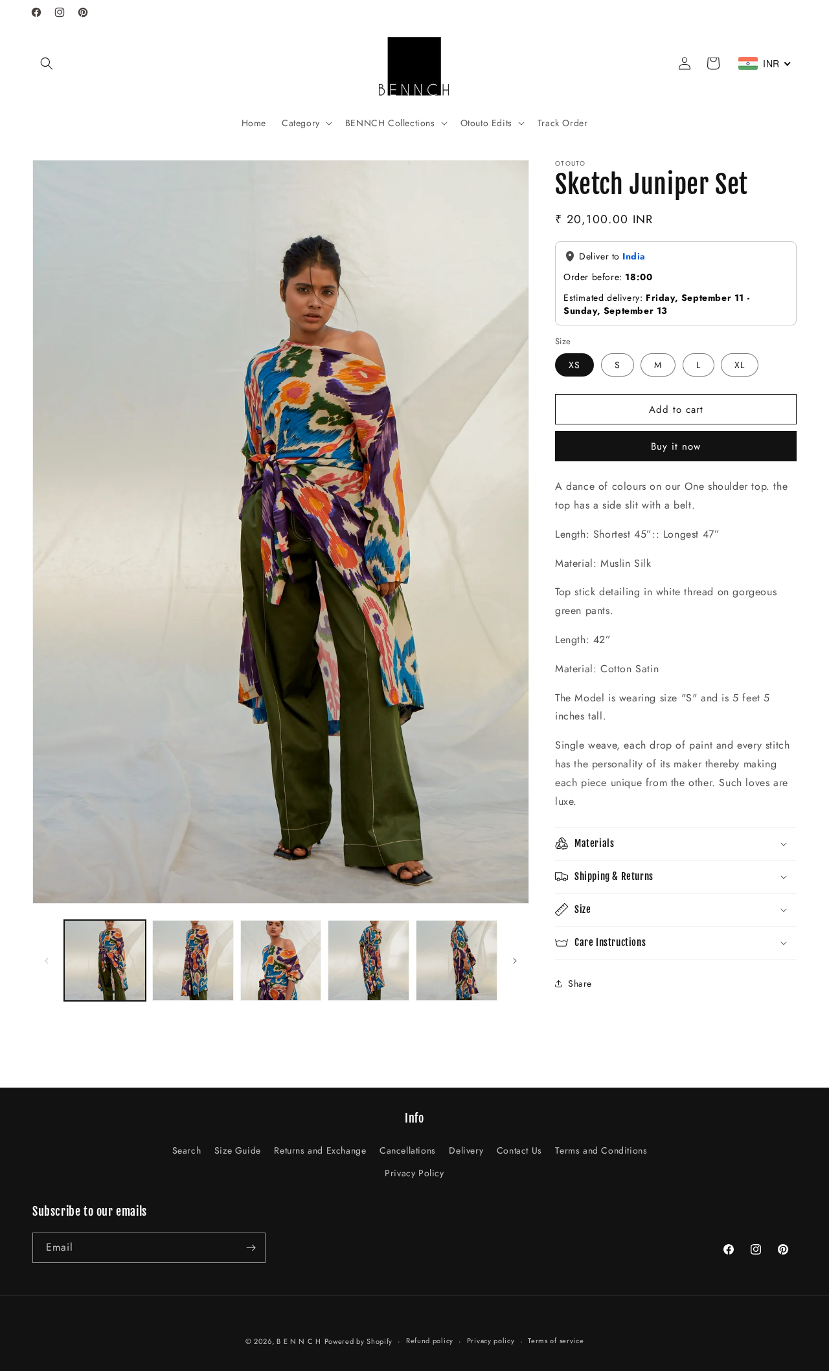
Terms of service (556, 1340)
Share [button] (580, 983)
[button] (46, 63)
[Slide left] (46, 961)
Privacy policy (491, 1340)
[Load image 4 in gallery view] (368, 961)
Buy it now (676, 446)
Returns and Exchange (320, 1150)
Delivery (466, 1150)
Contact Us (519, 1150)
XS (574, 364)
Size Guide (237, 1150)
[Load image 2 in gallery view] (193, 961)
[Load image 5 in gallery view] (456, 961)
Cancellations (408, 1150)
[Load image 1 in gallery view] (105, 961)
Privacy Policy (414, 1173)
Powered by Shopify (358, 1341)
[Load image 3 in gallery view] (281, 961)
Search (186, 1150)
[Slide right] (515, 961)
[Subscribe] (250, 1248)
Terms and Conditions (601, 1150)
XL (739, 364)
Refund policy (429, 1340)
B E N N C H (299, 1341)
